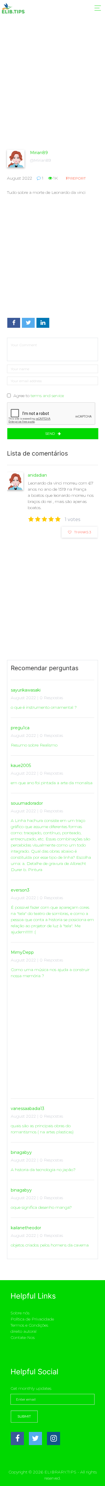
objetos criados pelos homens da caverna (50, 1245)
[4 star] (51, 519)
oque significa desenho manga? (41, 1207)
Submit (24, 1416)
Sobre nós (19, 1313)
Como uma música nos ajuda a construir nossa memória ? (50, 972)
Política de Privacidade (32, 1319)
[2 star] (37, 519)
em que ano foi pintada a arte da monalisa (51, 782)
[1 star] (31, 519)
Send (50, 433)
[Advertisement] (52, 93)
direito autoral (23, 1331)
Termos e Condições (29, 1325)
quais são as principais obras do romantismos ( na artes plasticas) (42, 1129)
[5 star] (58, 519)
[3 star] (44, 519)
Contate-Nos (22, 1337)
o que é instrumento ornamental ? (44, 707)
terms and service (47, 395)
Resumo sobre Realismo (34, 745)
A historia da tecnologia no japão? (43, 1169)
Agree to (38, 395)
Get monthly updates (30, 1388)
